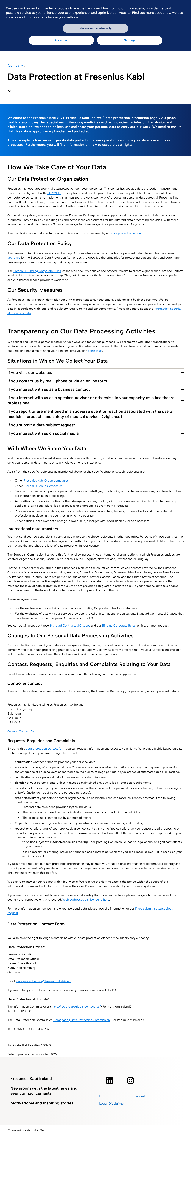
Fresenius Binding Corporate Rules (37, 271)
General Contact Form (22, 731)
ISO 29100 (54, 193)
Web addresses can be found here (85, 899)
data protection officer (126, 233)
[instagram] (130, 1080)
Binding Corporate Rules (119, 625)
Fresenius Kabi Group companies (46, 480)
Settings (129, 40)
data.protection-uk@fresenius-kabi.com (43, 981)
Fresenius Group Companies (43, 486)
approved (14, 257)
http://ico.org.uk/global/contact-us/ (76, 1006)
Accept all (61, 40)
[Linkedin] (109, 1080)
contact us (95, 351)
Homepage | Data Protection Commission (81, 1020)
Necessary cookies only (95, 28)
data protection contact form (45, 748)
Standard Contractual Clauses (70, 625)
